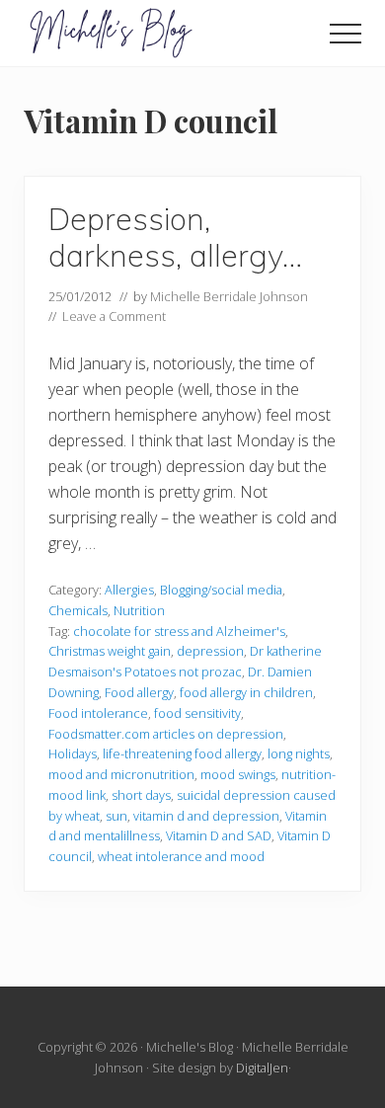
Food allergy (139, 692)
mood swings (237, 774)
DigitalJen (262, 1067)
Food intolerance (98, 713)
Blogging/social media (221, 589)
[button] (345, 33)
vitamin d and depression (206, 816)
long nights (299, 753)
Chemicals (78, 610)
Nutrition (139, 610)
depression (210, 651)
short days (141, 795)
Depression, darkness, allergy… (175, 237)
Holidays (72, 753)
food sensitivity (197, 713)
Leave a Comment (114, 316)
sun (116, 816)
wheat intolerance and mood (181, 856)
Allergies (129, 589)
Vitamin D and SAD (218, 835)
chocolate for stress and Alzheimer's (179, 631)
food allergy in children (246, 692)
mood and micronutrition (121, 774)
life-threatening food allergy (182, 753)
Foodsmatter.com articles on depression (165, 734)
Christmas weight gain (109, 651)
